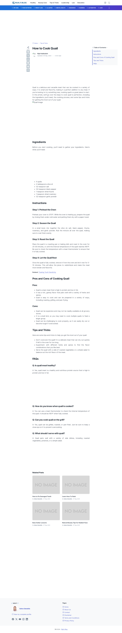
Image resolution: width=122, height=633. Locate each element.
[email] (28, 70)
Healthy (33, 3)
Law (73, 3)
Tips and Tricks (98, 60)
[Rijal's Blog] (19, 2)
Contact (67, 612)
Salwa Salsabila (24, 609)
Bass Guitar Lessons (39, 523)
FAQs (95, 63)
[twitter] (28, 55)
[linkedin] (27, 619)
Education (80, 3)
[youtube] (20, 619)
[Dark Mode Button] (105, 3)
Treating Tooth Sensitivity (47, 272)
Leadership (65, 3)
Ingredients (97, 51)
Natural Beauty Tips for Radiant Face (75, 523)
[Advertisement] (61, 26)
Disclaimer (67, 615)
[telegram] (28, 62)
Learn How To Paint (69, 496)
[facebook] (28, 52)
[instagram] (23, 619)
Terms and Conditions (71, 618)
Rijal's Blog (64, 629)
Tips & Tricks (54, 3)
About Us (67, 609)
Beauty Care (42, 3)
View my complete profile (22, 614)
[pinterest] (28, 66)
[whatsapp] (28, 59)
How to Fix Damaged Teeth (41, 496)
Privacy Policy (69, 621)
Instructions (97, 54)
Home (66, 607)
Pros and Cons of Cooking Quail (103, 57)
